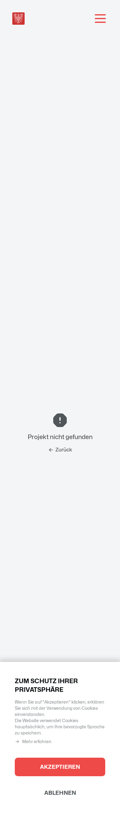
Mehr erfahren (36, 741)
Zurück (63, 450)
